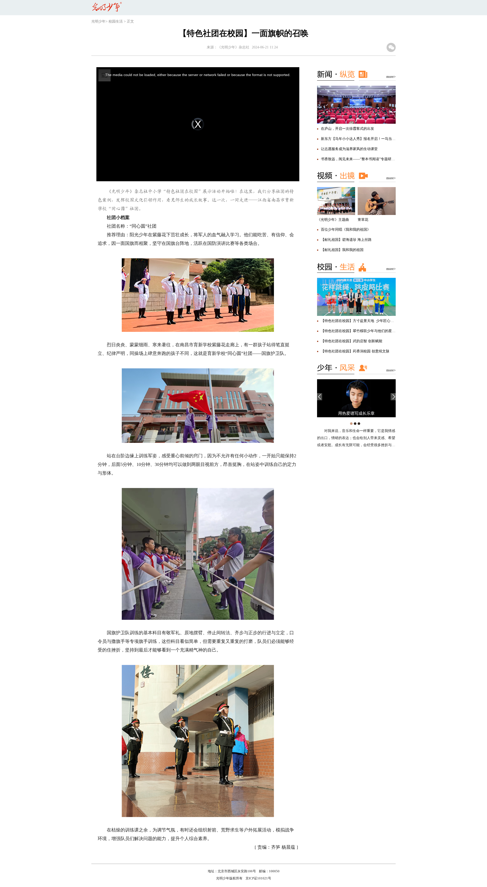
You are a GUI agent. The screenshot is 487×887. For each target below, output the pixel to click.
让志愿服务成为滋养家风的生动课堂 (349, 149)
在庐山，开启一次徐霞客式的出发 (347, 129)
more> (391, 77)
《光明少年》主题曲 (333, 220)
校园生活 (116, 21)
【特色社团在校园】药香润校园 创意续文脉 (355, 351)
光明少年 (98, 21)
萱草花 (363, 220)
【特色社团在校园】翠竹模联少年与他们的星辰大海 (362, 331)
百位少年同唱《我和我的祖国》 (346, 229)
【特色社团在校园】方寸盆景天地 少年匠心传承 (359, 321)
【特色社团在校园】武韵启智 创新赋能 (351, 341)
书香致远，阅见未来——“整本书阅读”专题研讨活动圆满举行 (368, 159)
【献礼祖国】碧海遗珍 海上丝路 (346, 240)
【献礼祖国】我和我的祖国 (342, 250)
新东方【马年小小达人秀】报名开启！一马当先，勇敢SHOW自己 (372, 139)
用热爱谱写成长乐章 (356, 413)
